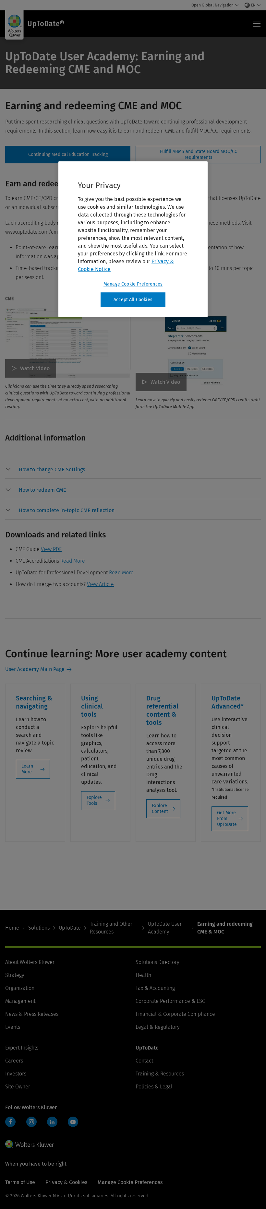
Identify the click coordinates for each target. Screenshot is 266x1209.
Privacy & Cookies (66, 1182)
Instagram (31, 1122)
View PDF (51, 549)
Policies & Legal (154, 1087)
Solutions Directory (157, 962)
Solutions (39, 928)
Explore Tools (94, 800)
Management (20, 1001)
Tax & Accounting (155, 988)
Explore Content (160, 808)
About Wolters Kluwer (29, 962)
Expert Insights (21, 1048)
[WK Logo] (29, 1144)
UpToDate (70, 928)
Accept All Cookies (133, 299)
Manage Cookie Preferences (133, 284)
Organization (19, 988)
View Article (100, 584)
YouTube (73, 1122)
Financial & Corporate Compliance (175, 1014)
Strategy (14, 975)
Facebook (10, 1122)
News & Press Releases (31, 1014)
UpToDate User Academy (165, 928)
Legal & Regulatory (157, 1027)
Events (12, 1027)
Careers (14, 1061)
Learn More (27, 769)
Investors (15, 1074)
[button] (140, 469)
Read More (72, 561)
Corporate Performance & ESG (170, 1001)
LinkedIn (52, 1122)
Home (12, 928)
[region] (133, 239)
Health (143, 975)
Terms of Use (20, 1182)
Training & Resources (160, 1074)
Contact (144, 1061)
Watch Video (35, 368)
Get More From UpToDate (227, 818)
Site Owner (17, 1087)
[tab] (67, 154)
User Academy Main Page (35, 669)
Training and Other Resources (111, 928)
